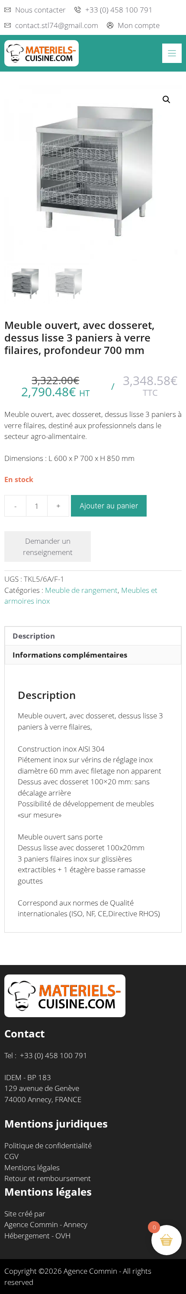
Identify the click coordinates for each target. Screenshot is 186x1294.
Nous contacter (40, 10)
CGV (11, 1156)
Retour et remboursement (47, 1178)
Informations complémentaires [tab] (70, 655)
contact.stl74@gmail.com (56, 25)
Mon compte (139, 25)
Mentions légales (32, 1167)
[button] (166, 99)
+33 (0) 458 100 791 (119, 10)
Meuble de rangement (81, 590)
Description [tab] (34, 636)
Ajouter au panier (109, 505)
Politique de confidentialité (48, 1145)
